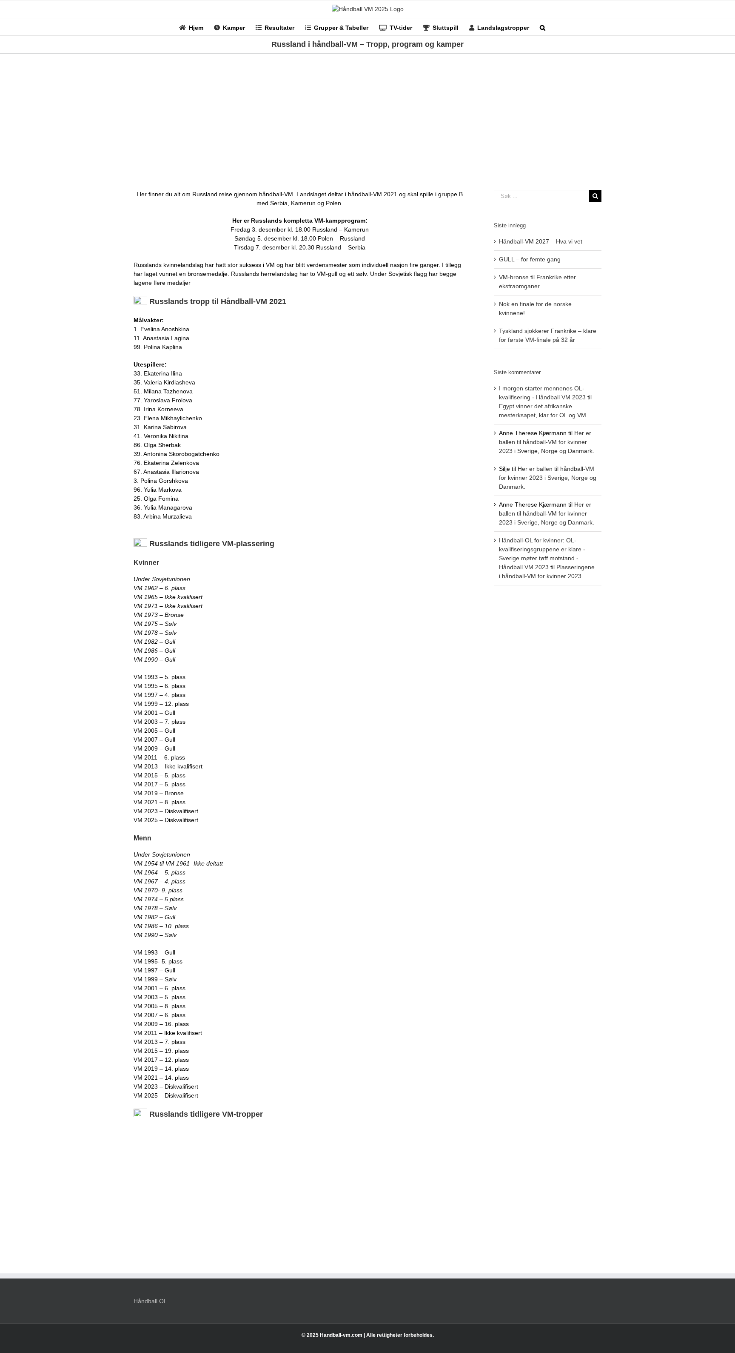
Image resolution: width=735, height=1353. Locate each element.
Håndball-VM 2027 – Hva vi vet (540, 241)
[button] (542, 26)
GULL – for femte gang (530, 259)
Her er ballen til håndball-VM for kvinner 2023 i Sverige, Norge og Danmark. (546, 442)
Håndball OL (150, 1301)
